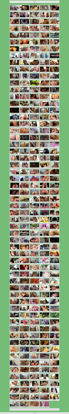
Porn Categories (34, 1)
